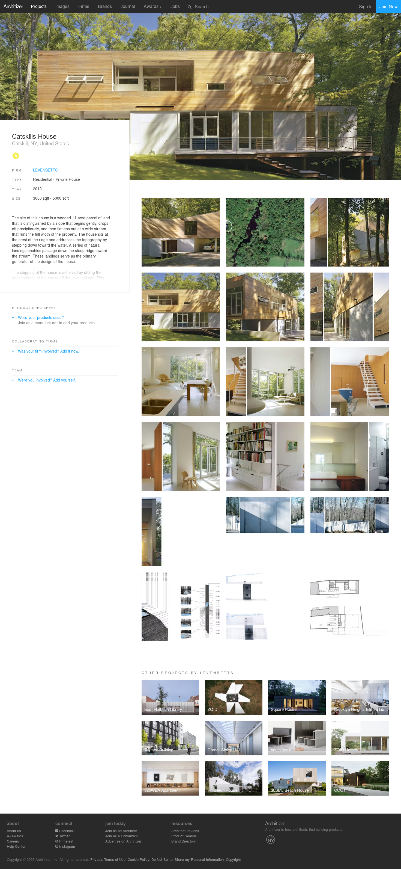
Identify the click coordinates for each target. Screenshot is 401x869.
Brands (105, 6)
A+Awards (15, 835)
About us (14, 830)
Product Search (183, 835)
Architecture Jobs (185, 830)
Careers (13, 841)
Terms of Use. (115, 859)
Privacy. (96, 859)
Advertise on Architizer (123, 841)
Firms (83, 6)
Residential (42, 179)
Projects (39, 6)
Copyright (233, 859)
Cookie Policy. (139, 859)
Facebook (66, 830)
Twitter (64, 835)
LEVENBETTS (45, 170)
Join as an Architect (121, 830)
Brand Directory (183, 841)
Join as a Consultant (121, 835)
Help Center (16, 846)
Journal (128, 6)
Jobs (175, 6)
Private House (68, 179)
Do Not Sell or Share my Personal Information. (188, 859)
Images (62, 6)
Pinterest (65, 841)
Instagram (66, 846)
